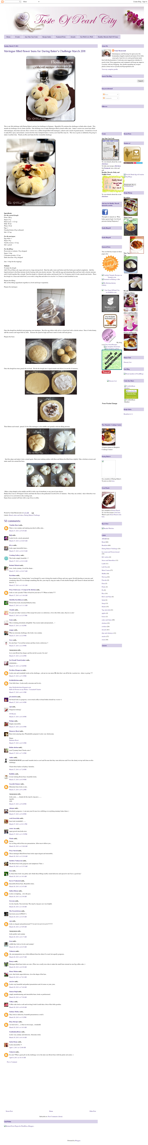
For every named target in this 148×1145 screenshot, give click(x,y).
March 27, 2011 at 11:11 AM (18, 605)
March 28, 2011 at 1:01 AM (18, 876)
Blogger (77, 1140)
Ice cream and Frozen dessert (111, 552)
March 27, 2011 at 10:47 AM (18, 571)
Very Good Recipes (111, 344)
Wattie (11, 838)
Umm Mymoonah (120, 51)
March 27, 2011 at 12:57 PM (18, 615)
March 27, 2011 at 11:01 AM (18, 585)
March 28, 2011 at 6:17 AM (18, 937)
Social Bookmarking (128, 186)
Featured (107, 168)
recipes (134, 397)
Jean (10, 941)
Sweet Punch (116, 510)
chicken (104, 623)
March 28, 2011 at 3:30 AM (18, 907)
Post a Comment (12, 1062)
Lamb (103, 564)
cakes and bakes (18, 515)
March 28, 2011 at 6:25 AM (18, 947)
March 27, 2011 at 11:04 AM (18, 595)
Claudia (11, 610)
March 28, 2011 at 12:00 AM (18, 846)
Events (17, 37)
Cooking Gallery (14, 555)
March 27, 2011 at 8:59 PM (17, 779)
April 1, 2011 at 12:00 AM (17, 1047)
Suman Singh (13, 991)
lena (10, 871)
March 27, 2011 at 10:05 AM (18, 541)
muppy (11, 630)
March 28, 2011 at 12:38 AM (18, 856)
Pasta (103, 583)
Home (8, 37)
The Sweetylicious (15, 911)
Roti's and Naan (107, 597)
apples (104, 613)
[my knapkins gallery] (112, 349)
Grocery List (127, 362)
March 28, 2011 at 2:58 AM (18, 896)
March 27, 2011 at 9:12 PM (17, 789)
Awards (73, 37)
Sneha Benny (13, 1042)
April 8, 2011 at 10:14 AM (17, 1057)
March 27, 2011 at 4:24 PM (17, 656)
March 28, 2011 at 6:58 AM (18, 967)
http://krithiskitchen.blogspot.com (20, 687)
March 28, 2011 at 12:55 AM (18, 866)
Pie (103, 590)
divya (11, 545)
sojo (10, 921)
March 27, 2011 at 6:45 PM (17, 727)
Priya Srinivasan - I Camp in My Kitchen (22, 590)
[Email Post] (32, 513)
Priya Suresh (13, 850)
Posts (106, 94)
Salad (103, 600)
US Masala (12, 714)
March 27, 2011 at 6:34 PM (17, 702)
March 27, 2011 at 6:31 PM (17, 692)
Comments (108, 98)
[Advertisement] (51, 1087)
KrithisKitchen (14, 680)
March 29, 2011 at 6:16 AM (18, 1037)
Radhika (12, 774)
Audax (11, 757)
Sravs (11, 640)
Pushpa (11, 721)
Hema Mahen (13, 971)
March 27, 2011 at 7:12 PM (17, 753)
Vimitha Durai (14, 525)
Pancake (104, 580)
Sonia (11, 620)
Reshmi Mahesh (14, 565)
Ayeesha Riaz (131, 394)
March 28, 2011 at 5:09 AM (18, 927)
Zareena (12, 901)
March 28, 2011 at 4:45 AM (18, 917)
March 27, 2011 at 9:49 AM (18, 531)
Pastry (104, 587)
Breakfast (105, 545)
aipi (10, 706)
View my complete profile (110, 69)
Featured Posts (61, 37)
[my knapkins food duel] (112, 347)
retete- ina (12, 828)
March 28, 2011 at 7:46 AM (18, 987)
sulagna (12, 808)
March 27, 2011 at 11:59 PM (18, 834)
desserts (104, 630)
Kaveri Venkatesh (15, 881)
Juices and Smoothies (108, 560)
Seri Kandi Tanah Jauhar (17, 660)
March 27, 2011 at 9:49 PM (17, 814)
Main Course (106, 570)
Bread (11, 515)
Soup (103, 603)
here (112, 481)
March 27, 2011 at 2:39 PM (17, 646)
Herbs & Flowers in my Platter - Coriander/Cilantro (25, 689)
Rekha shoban (13, 747)
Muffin (104, 573)
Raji (10, 535)
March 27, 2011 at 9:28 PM (17, 804)
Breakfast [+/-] (128, 414)
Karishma (12, 575)
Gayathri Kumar (14, 784)
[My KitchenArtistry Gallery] (111, 284)
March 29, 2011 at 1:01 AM (18, 1027)
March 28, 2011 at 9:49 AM (18, 1007)
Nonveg (104, 577)
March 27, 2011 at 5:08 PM (17, 666)
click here (117, 512)
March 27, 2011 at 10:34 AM (18, 561)
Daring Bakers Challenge (32, 515)
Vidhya (11, 1001)
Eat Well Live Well (86, 37)
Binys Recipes (13, 1022)
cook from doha (14, 818)
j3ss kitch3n (13, 696)
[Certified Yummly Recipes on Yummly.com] (112, 277)
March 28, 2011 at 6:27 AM (18, 957)
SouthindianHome (15, 1032)
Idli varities (105, 557)
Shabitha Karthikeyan (16, 600)
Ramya (11, 961)
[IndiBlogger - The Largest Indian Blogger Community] (132, 161)
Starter (104, 607)
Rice (103, 593)
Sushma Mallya (14, 1011)
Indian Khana (13, 891)
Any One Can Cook (31, 37)
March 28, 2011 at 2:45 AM (18, 886)
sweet (103, 640)
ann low (11, 981)
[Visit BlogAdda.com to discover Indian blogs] (138, 163)
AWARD (104, 539)
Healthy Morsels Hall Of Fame (108, 37)
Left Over (105, 567)
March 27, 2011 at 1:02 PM (17, 625)
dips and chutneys (107, 633)
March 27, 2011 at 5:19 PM (17, 676)
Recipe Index (47, 37)
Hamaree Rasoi (14, 731)
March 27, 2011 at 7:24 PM (17, 769)
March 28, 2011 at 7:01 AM (18, 977)
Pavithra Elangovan (15, 670)
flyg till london (139, 174)
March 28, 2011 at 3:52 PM (17, 1017)
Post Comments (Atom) (55, 1116)
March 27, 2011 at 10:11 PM (18, 824)
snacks (104, 636)
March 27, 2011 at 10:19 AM (18, 551)
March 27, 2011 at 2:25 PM (17, 636)
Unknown (12, 951)
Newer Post (9, 1111)
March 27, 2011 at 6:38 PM (17, 717)
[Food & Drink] (129, 174)
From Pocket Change (109, 403)
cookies (104, 626)
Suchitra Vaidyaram (16, 860)
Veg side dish (106, 610)
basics (104, 616)
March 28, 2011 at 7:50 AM (18, 997)
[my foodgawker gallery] (110, 304)
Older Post (92, 1111)
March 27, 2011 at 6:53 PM (17, 743)
